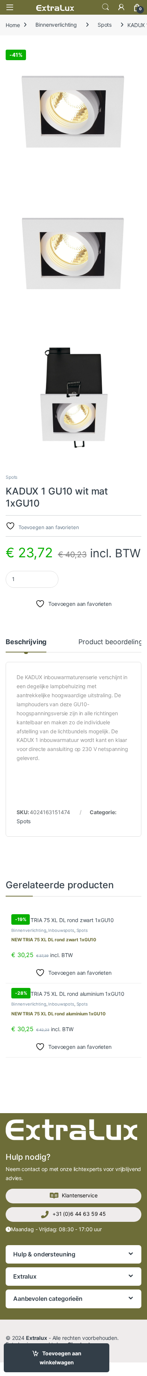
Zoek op (105, 7)
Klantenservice (79, 1195)
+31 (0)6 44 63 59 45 (79, 1214)
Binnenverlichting (56, 24)
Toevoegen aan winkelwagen (61, 1357)
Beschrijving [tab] (26, 642)
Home (13, 24)
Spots (105, 24)
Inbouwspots (61, 930)
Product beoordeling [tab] (110, 642)
